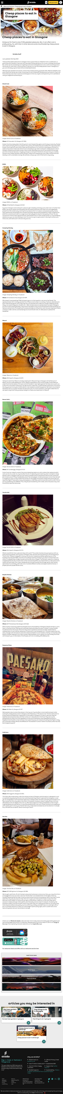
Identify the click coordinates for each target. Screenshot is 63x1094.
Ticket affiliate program (27, 1081)
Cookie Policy (5, 1084)
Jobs (12, 1084)
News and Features (9, 6)
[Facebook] (48, 1082)
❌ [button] (44, 1093)
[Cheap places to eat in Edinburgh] (31, 1030)
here (33, 1092)
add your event (53, 2)
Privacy (3, 1082)
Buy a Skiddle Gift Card (39, 1082)
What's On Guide (15, 921)
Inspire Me (35, 924)
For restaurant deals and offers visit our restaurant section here (20, 948)
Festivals (17, 1060)
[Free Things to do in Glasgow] (47, 1012)
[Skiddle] (5, 1054)
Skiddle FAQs (37, 1080)
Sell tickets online (38, 1078)
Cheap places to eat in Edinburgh (28, 1037)
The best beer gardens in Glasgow (13, 1019)
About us (13, 1078)
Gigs (3, 1060)
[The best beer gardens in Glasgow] (16, 1012)
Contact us (13, 1082)
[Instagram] (59, 1079)
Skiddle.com (31, 2)
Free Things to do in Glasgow (42, 1019)
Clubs (9, 1060)
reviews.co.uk (31, 1061)
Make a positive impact (51, 1070)
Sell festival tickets (38, 1081)
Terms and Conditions (4, 1081)
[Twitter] (49, 1079)
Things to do (5, 1062)
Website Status (26, 1078)
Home (3, 1078)
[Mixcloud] (55, 1079)
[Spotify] (52, 1079)
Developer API (25, 1080)
